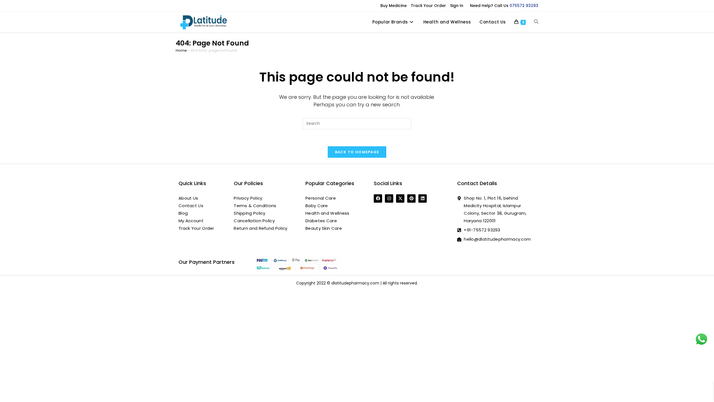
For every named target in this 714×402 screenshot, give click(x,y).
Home (181, 50)
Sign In (456, 5)
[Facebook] (378, 198)
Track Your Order (428, 5)
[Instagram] (389, 198)
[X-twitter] (400, 198)
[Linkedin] (422, 198)
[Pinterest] (411, 198)
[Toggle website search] (536, 22)
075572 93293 (524, 5)
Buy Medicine (393, 5)
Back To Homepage (357, 152)
